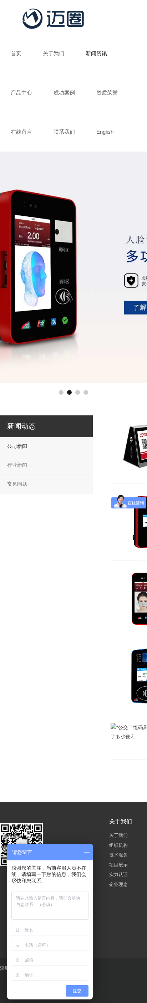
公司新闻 (17, 446)
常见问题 (17, 484)
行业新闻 (17, 465)
